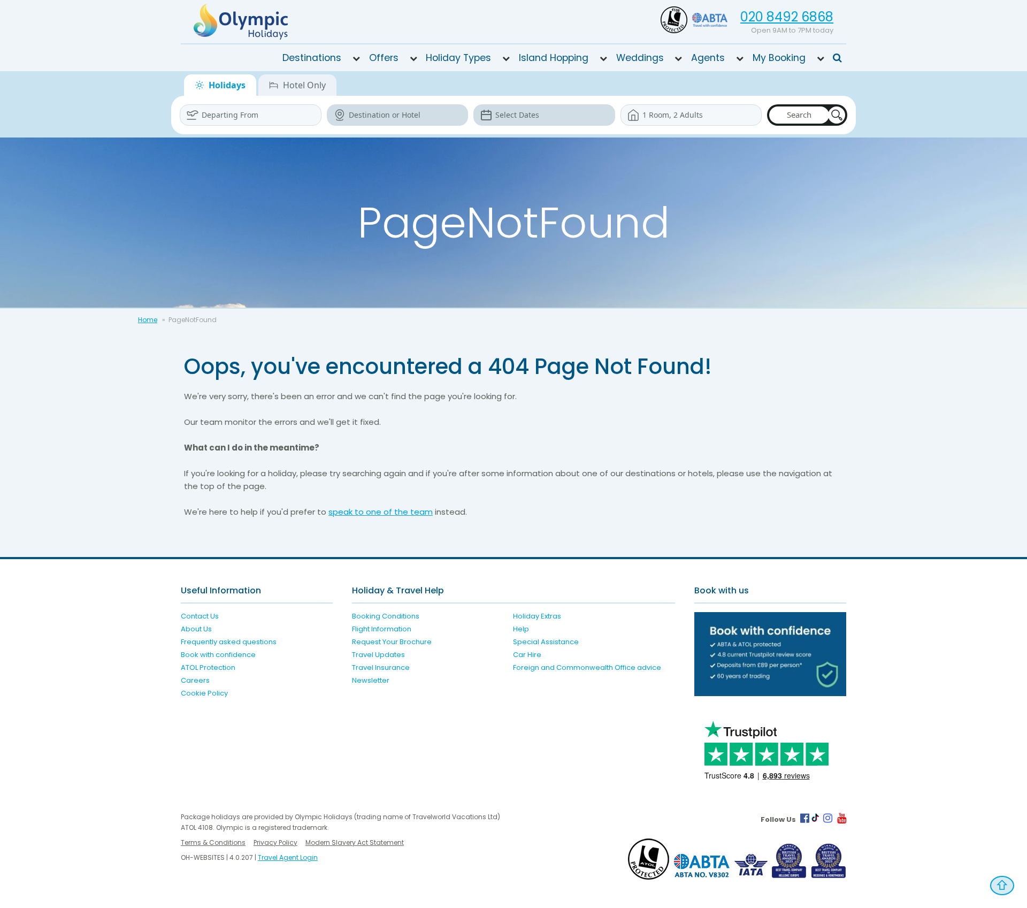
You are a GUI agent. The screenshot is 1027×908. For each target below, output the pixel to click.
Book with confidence (218, 655)
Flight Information (381, 629)
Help (521, 629)
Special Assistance (546, 642)
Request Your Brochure (392, 642)
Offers (383, 57)
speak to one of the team (380, 511)
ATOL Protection (208, 667)
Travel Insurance (381, 667)
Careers (195, 680)
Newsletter (370, 680)
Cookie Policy (204, 693)
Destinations (311, 57)
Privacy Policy (275, 842)
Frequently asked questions (229, 642)
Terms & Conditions (213, 842)
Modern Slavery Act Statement (354, 842)
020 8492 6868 (786, 17)
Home (147, 319)
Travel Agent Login (288, 857)
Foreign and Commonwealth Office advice (587, 667)
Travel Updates (378, 655)
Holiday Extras (537, 616)
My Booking (779, 57)
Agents (708, 57)
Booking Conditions (385, 616)
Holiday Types (458, 57)
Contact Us (200, 616)
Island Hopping (553, 57)
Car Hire (527, 655)
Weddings (640, 57)
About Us (196, 629)
